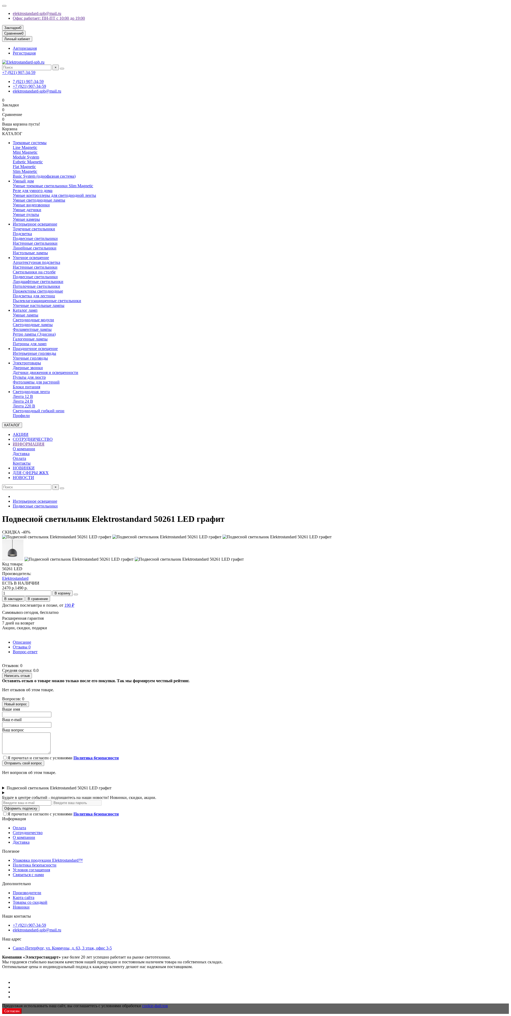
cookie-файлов (155, 1005)
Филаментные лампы (32, 329)
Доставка (21, 453)
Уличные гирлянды (30, 358)
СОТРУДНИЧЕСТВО (33, 439)
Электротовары (27, 363)
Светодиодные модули (33, 320)
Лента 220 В (24, 406)
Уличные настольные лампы (38, 305)
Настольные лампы (30, 253)
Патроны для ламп (30, 344)
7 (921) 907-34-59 (28, 81)
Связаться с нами (28, 874)
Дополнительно (16, 883)
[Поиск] (62, 68)
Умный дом (23, 181)
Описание (22, 642)
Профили (21, 415)
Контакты (22, 463)
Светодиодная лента (31, 391)
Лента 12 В (23, 396)
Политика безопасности (34, 865)
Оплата (19, 458)
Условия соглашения (31, 870)
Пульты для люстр (29, 377)
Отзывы (22, 647)
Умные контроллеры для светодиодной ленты (54, 195)
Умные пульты (26, 214)
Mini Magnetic (25, 152)
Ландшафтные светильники (38, 281)
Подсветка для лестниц (34, 296)
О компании (24, 449)
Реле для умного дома (32, 190)
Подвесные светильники (35, 238)
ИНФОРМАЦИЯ (28, 444)
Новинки (21, 907)
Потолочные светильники (36, 286)
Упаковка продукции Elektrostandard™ (48, 860)
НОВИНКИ (24, 468)
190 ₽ (69, 605)
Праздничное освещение (35, 348)
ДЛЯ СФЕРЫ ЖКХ (31, 472)
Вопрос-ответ (25, 651)
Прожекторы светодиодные (38, 291)
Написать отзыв (17, 676)
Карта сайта (23, 897)
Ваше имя (11, 709)
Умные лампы (25, 315)
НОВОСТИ (23, 477)
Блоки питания (26, 387)
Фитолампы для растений (36, 382)
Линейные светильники (34, 248)
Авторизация (25, 48)
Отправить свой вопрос (23, 763)
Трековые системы (30, 142)
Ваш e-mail (12, 719)
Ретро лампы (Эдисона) (34, 334)
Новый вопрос (15, 704)
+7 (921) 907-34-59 (18, 72)
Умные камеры (26, 219)
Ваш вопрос (13, 730)
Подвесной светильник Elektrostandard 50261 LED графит (59, 788)
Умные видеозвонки (31, 205)
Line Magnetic (25, 147)
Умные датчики (27, 209)
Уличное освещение (31, 257)
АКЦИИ (20, 434)
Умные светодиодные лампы (39, 200)
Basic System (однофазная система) (44, 176)
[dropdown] (4, 6)
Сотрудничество (28, 832)
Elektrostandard (15, 578)
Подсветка (22, 233)
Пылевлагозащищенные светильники (47, 300)
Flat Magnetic (24, 166)
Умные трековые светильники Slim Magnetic (53, 186)
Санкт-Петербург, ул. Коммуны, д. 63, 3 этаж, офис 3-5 (62, 948)
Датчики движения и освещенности (45, 372)
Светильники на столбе (34, 272)
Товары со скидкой (30, 902)
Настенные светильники (35, 243)
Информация (14, 819)
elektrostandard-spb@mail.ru (37, 13)
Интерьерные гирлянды (34, 353)
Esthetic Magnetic (28, 162)
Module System (26, 157)
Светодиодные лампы (33, 324)
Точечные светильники (34, 229)
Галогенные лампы (30, 339)
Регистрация (24, 53)
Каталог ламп (25, 310)
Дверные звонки (28, 367)
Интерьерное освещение (35, 224)
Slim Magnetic (25, 171)
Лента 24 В (23, 401)
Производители (27, 892)
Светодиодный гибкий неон (38, 411)
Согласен (11, 1011)
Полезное (10, 851)
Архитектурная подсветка (36, 262)
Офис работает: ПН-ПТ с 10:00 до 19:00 (49, 18)
